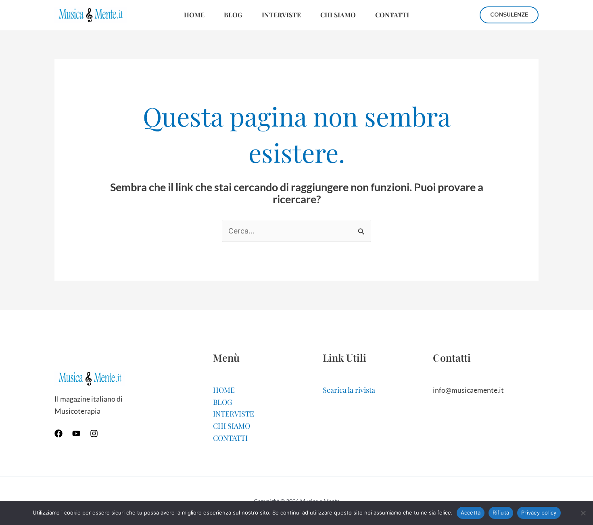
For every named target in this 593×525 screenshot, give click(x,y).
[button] (509, 14)
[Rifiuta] (583, 513)
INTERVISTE (281, 14)
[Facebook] (58, 433)
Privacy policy (539, 512)
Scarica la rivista (349, 390)
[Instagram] (94, 433)
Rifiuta (501, 512)
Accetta (471, 512)
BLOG (233, 14)
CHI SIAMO (338, 14)
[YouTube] (76, 433)
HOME (194, 14)
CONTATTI (392, 14)
